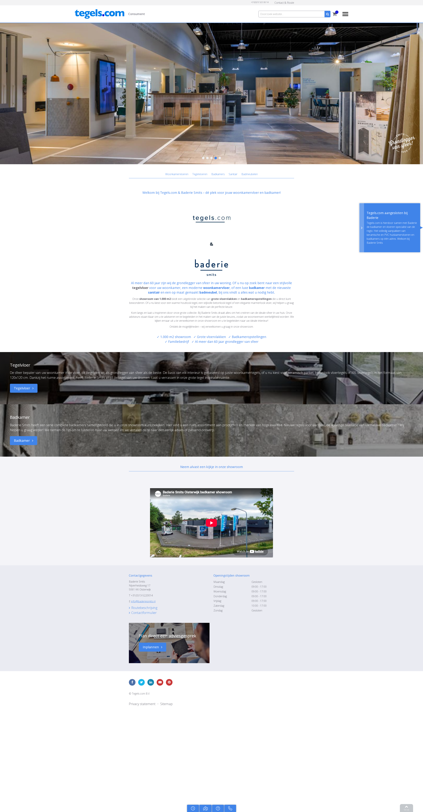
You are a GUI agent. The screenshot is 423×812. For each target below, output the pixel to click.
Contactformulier (141, 578)
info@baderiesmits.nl (143, 568)
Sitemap (159, 656)
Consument (166, 10)
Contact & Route (286, 2)
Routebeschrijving (141, 574)
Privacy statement (139, 656)
